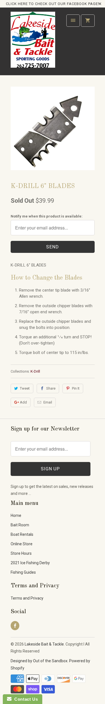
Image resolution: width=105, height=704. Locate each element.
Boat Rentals (22, 534)
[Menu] (73, 20)
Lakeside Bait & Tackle (44, 644)
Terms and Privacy (27, 598)
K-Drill (35, 371)
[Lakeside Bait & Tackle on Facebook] (15, 625)
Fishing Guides (23, 572)
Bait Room (20, 525)
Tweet (25, 388)
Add (23, 402)
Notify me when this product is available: (47, 216)
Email (47, 402)
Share (50, 388)
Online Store (21, 544)
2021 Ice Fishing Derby (30, 563)
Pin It (76, 388)
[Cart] (87, 20)
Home (16, 515)
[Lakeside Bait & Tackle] (33, 43)
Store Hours (21, 553)
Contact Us (24, 699)
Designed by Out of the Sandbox (39, 661)
